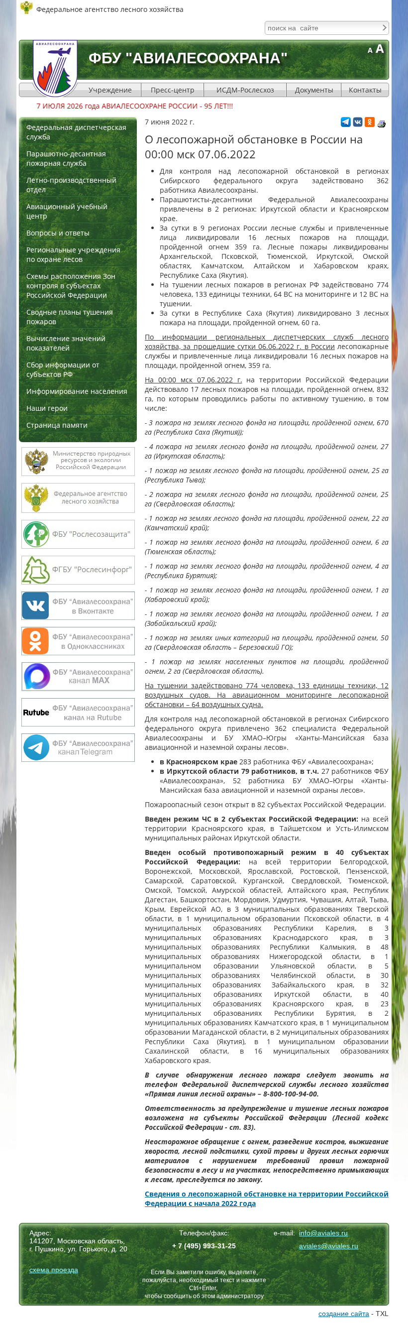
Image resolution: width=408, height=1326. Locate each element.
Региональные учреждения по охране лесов (73, 254)
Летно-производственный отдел (71, 184)
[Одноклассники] (370, 124)
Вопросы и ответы (58, 233)
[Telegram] (346, 124)
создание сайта (343, 1314)
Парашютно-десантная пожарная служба (66, 158)
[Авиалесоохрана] (55, 68)
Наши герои (47, 408)
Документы (314, 90)
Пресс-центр (173, 90)
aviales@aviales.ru (328, 1246)
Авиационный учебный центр (66, 211)
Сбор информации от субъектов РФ (63, 369)
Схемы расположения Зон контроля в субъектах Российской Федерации (70, 285)
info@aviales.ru (323, 1233)
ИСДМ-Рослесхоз (245, 90)
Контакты (365, 90)
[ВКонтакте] (358, 124)
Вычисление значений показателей (65, 343)
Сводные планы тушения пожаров (69, 316)
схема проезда (53, 1270)
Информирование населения (76, 391)
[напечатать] (382, 124)
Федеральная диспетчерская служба (76, 131)
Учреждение (110, 90)
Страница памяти (57, 425)
